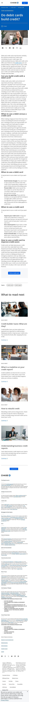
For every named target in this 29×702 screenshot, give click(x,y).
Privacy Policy (4, 700)
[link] (2, 656)
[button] (27, 691)
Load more (14, 469)
